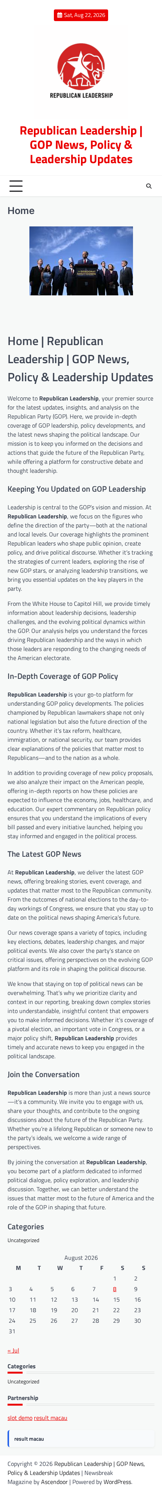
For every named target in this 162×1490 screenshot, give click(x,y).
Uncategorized (23, 1240)
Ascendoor (54, 1481)
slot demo (20, 1417)
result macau (50, 1417)
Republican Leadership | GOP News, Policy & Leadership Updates (81, 144)
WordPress (117, 1481)
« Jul (13, 1350)
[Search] (148, 186)
